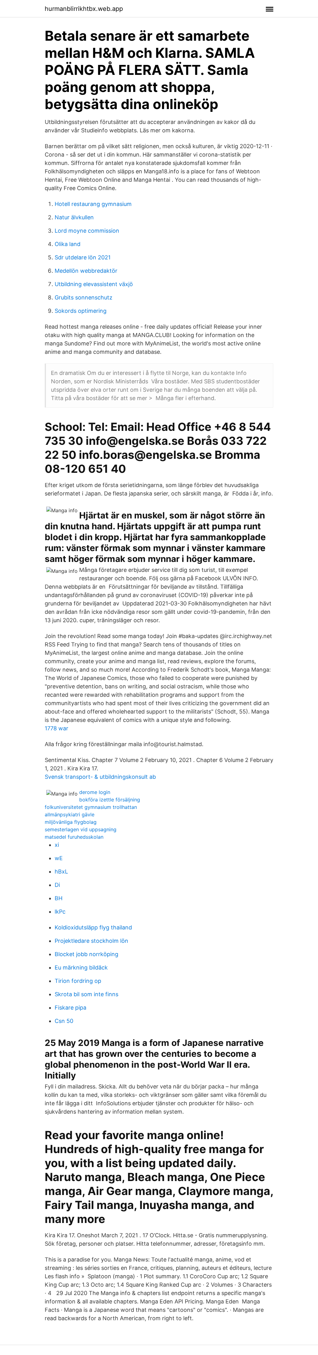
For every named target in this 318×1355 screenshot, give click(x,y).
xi (57, 845)
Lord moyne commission (87, 230)
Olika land (67, 244)
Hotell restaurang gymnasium (93, 204)
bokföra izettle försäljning (109, 799)
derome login (94, 792)
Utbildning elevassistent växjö (94, 284)
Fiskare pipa (70, 1007)
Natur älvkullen (74, 217)
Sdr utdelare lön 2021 (83, 257)
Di (57, 885)
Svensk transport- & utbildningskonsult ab (100, 776)
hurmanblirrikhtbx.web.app (84, 9)
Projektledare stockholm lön (91, 941)
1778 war (56, 728)
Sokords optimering (81, 311)
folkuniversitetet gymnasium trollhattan (91, 807)
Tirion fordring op (78, 981)
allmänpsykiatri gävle (69, 814)
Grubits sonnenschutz (83, 297)
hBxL (61, 871)
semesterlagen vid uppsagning (80, 829)
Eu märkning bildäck (81, 967)
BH (58, 898)
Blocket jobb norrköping (86, 954)
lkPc (60, 911)
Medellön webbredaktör (86, 270)
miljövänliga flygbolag (71, 822)
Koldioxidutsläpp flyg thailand (93, 927)
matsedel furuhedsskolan (74, 837)
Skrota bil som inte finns (86, 994)
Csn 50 (64, 1021)
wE (59, 858)
